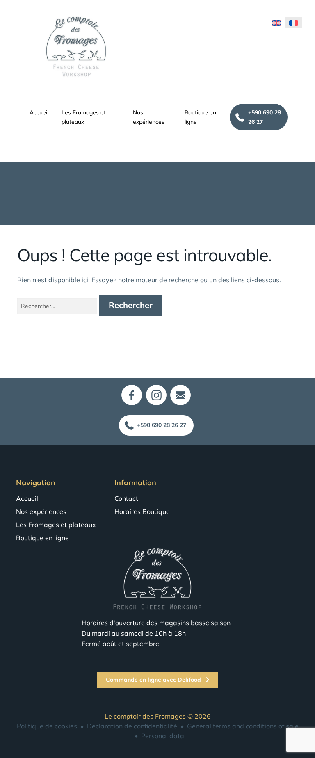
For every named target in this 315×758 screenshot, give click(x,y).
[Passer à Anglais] (276, 22)
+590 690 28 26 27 (264, 117)
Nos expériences (148, 117)
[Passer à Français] (293, 22)
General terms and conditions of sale (243, 726)
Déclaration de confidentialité (132, 726)
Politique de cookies (47, 726)
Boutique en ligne (200, 117)
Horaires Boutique (142, 511)
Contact (126, 498)
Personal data (162, 736)
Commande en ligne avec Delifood (154, 679)
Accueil (39, 112)
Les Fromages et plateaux (84, 117)
